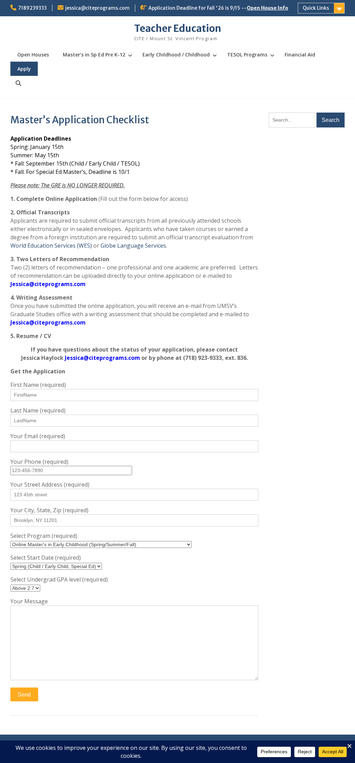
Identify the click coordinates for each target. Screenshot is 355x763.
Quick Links (316, 8)
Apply (24, 68)
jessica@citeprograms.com (97, 8)
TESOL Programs (247, 54)
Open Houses (33, 54)
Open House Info (267, 8)
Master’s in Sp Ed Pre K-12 (94, 54)
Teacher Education (177, 28)
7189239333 (32, 8)
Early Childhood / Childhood (176, 54)
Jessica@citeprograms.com (48, 284)
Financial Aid (300, 54)
